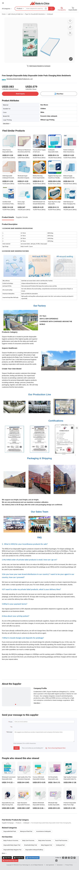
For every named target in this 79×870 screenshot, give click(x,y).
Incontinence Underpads (43, 831)
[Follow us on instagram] (69, 857)
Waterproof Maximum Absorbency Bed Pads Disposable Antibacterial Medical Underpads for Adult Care (24, 151)
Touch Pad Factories (61, 840)
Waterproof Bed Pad (26, 831)
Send (16, 748)
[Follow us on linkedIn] (56, 860)
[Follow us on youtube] (72, 857)
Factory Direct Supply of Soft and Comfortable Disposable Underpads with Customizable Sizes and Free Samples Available (39, 151)
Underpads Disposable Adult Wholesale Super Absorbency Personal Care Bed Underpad (54, 151)
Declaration (60, 865)
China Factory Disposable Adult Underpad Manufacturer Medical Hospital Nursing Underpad (9, 151)
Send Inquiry (20, 94)
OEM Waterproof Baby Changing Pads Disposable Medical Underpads (69, 203)
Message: (10, 732)
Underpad (50, 14)
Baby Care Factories (28, 840)
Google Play (18, 857)
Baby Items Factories (44, 840)
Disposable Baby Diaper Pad (11, 845)
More (3, 853)
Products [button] (19, 8)
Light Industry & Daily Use (15, 14)
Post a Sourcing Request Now (55, 748)
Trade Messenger (32, 857)
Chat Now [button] (60, 94)
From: (11, 722)
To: (12, 727)
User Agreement (50, 865)
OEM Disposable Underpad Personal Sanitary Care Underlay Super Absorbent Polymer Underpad (8, 177)
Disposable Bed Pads (9, 831)
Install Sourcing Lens (11, 860)
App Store (7, 857)
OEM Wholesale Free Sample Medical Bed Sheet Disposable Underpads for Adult (39, 203)
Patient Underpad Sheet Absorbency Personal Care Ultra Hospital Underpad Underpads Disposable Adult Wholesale (69, 151)
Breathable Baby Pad (30, 845)
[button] (3, 3)
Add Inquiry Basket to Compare (39, 66)
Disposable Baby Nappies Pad (12, 850)
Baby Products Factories (10, 840)
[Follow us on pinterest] (74, 857)
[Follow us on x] (66, 857)
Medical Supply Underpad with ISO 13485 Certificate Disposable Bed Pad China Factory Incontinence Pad (69, 177)
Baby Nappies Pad (46, 845)
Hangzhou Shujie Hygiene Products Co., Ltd (19, 79)
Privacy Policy (69, 865)
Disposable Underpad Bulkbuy (34, 850)
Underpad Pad (60, 845)
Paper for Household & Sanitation (35, 14)
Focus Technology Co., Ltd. (26, 865)
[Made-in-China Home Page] (39, 3)
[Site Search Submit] (51, 9)
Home (3, 14)
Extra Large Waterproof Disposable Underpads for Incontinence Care (23, 203)
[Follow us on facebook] (63, 857)
